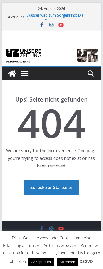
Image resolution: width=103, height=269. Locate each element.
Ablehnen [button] (67, 261)
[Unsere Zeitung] (51, 49)
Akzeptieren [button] (41, 261)
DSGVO (86, 261)
